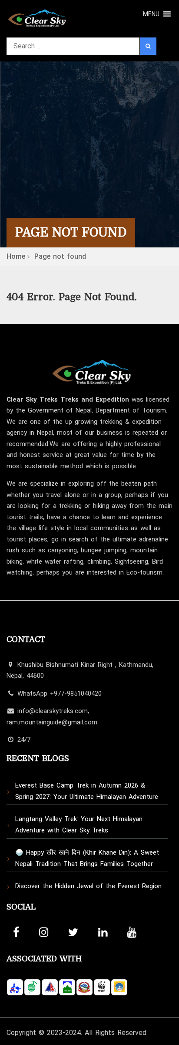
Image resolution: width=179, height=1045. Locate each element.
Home (16, 256)
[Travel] (37, 16)
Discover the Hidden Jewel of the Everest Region (88, 886)
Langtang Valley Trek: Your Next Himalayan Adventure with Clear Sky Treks (79, 824)
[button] (151, 14)
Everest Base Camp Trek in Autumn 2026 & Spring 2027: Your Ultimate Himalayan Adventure (86, 791)
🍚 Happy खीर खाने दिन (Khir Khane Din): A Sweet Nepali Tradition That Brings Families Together (87, 858)
